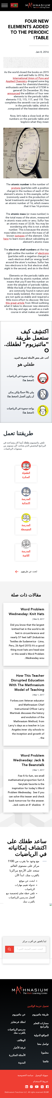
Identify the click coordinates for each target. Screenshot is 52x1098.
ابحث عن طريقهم (28, 572)
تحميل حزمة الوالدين (38, 1006)
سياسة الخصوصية (25, 1076)
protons (15, 188)
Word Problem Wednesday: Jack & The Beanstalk (28, 760)
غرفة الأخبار (19, 1048)
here (6, 239)
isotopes (20, 236)
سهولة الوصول (41, 1076)
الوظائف (21, 1040)
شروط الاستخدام (40, 1082)
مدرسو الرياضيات (17, 1031)
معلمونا (45, 1053)
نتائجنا (46, 1061)
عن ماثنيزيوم (19, 1014)
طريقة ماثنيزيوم (40, 1014)
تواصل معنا (43, 1044)
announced (13, 93)
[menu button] (14, 5)
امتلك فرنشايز (18, 1022)
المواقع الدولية (41, 1035)
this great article (15, 303)
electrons (43, 253)
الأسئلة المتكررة (17, 1055)
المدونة (22, 1063)
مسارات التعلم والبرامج (41, 1025)
